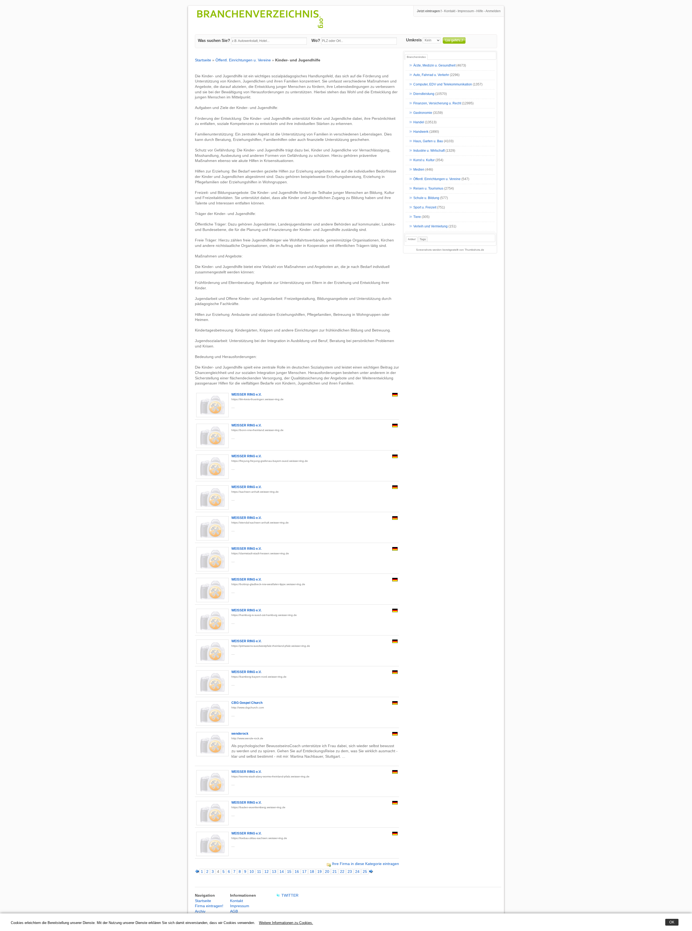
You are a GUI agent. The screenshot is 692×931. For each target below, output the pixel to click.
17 (304, 871)
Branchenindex (416, 56)
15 (289, 871)
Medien (418, 170)
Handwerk (420, 132)
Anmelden (493, 11)
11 (259, 871)
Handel (418, 122)
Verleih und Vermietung (430, 226)
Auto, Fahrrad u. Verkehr (431, 75)
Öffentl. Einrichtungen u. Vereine (243, 60)
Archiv (200, 911)
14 (282, 871)
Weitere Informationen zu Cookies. (286, 923)
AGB (234, 911)
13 (274, 871)
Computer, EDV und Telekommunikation (442, 85)
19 (319, 871)
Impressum (466, 11)
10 (251, 871)
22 (342, 871)
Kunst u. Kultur (424, 160)
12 (266, 871)
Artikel (411, 239)
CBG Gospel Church (246, 703)
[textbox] (269, 41)
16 (297, 871)
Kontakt (449, 11)
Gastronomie (422, 113)
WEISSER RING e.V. (246, 394)
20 (327, 871)
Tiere (417, 217)
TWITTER (289, 895)
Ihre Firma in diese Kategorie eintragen (365, 864)
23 (350, 871)
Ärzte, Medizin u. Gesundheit (434, 66)
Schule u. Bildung (426, 198)
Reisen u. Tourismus (428, 189)
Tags (423, 239)
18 (312, 871)
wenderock (239, 733)
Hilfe (479, 11)
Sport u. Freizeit (424, 208)
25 (365, 871)
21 (334, 871)
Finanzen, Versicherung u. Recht (437, 103)
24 (357, 871)
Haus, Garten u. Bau (428, 141)
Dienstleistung (423, 94)
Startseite (203, 60)
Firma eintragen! (209, 906)
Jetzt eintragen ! (429, 11)
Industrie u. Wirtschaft (429, 151)
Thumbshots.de (474, 249)
